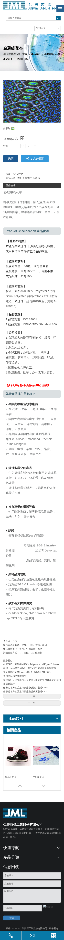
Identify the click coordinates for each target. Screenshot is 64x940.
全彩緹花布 (38, 777)
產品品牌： (11, 178)
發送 (11, 918)
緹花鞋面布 (10, 777)
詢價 (10, 158)
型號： (9, 174)
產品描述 (10, 185)
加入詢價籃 (37, 158)
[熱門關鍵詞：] (58, 18)
